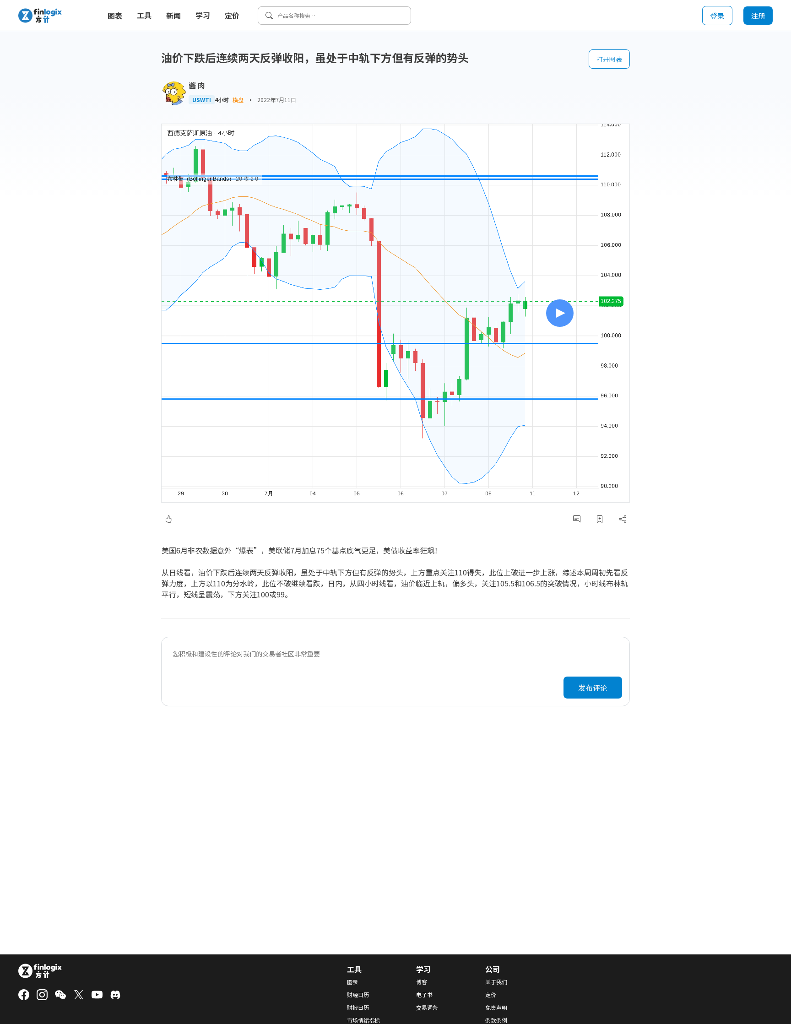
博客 (421, 982)
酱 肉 (197, 85)
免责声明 (496, 1007)
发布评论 (592, 687)
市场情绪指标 (363, 1020)
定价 (232, 15)
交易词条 (427, 1007)
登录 (717, 15)
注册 (758, 15)
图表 (115, 15)
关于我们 (496, 982)
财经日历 (358, 994)
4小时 (222, 99)
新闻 (173, 15)
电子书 (424, 994)
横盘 (238, 99)
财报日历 (358, 1007)
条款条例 (496, 1020)
